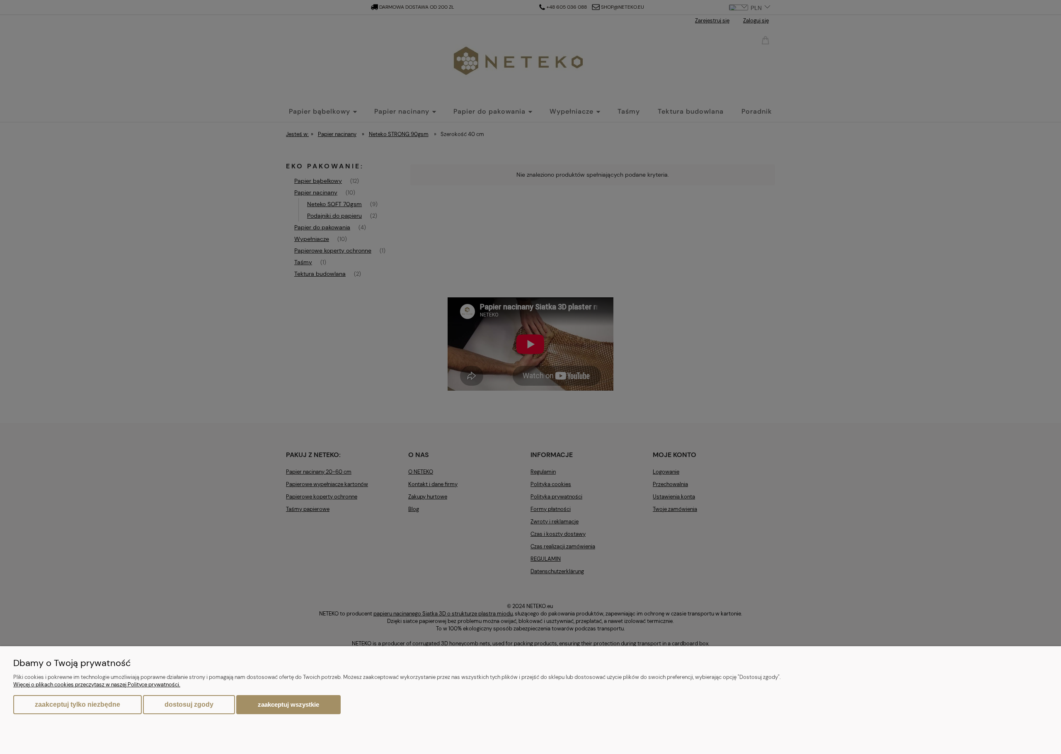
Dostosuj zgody (189, 704)
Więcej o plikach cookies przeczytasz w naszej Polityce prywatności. (96, 684)
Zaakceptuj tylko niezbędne (77, 704)
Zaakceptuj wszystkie (288, 704)
